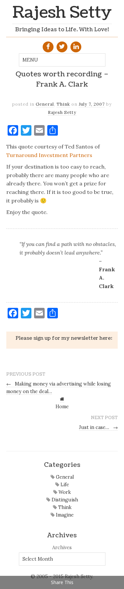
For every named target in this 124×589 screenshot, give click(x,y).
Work (64, 492)
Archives (62, 547)
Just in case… (98, 427)
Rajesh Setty (62, 13)
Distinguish (64, 500)
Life (64, 485)
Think (63, 104)
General (45, 104)
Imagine (64, 515)
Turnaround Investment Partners (49, 155)
